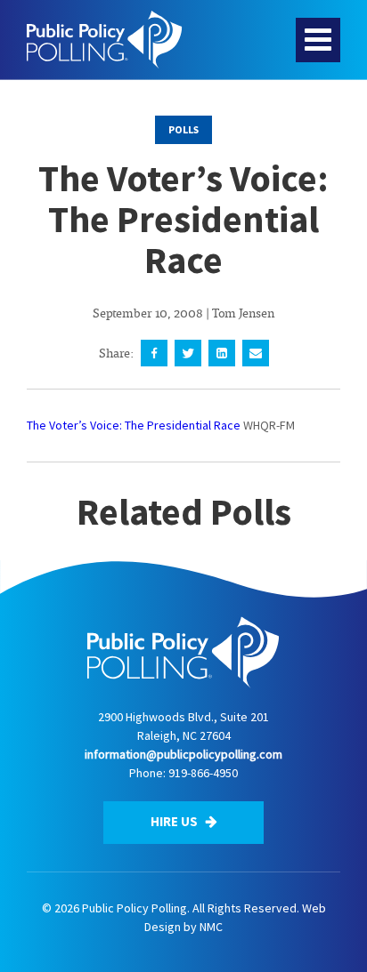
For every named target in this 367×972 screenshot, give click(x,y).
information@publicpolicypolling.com (183, 754)
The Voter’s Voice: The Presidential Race (134, 425)
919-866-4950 (203, 773)
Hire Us (175, 821)
